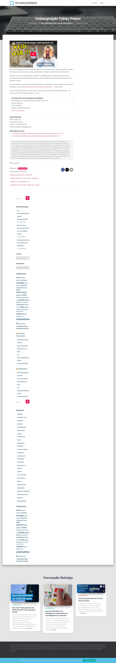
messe (27, 304)
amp (23, 280)
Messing (18, 307)
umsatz (22, 316)
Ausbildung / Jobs (22, 417)
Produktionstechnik (22, 494)
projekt (24, 185)
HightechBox (22, 369)
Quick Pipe (30, 185)
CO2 (25, 285)
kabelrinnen (14, 181)
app (26, 280)
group (17, 297)
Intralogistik (20, 462)
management (20, 304)
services (18, 311)
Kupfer (27, 300)
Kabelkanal (35, 178)
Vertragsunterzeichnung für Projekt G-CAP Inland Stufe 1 (23, 242)
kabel (17, 300)
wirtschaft (20, 323)
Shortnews (20, 497)
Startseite (94, 3)
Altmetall (23, 277)
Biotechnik (20, 424)
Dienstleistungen (21, 427)
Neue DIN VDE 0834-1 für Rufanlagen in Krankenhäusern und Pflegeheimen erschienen (56, 613)
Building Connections (17, 175)
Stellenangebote (21, 501)
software (20, 314)
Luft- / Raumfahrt (21, 474)
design (25, 287)
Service (102, 3)
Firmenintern (20, 452)
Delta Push (28, 175)
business (18, 285)
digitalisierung (21, 292)
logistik (18, 302)
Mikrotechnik (20, 488)
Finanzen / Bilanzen (22, 449)
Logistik (19, 471)
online (22, 307)
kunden (22, 300)
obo (28, 181)
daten (22, 287)
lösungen (26, 302)
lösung (21, 302)
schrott (22, 309)
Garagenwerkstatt (16, 178)
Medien (19, 481)
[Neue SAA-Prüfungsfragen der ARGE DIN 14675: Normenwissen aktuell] (25, 593)
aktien (18, 278)
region (26, 307)
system (18, 316)
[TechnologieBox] (23, 3)
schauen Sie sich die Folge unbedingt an (39, 87)
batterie (26, 283)
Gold (24, 295)
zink (24, 323)
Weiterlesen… (29, 628)
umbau (37, 185)
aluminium (19, 280)
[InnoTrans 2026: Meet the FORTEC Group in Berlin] (91, 588)
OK (84, 660)
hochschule (25, 297)
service (26, 309)
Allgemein (20, 414)
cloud (22, 285)
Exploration (19, 295)
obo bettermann (15, 185)
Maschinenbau (21, 478)
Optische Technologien (23, 491)
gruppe (21, 297)
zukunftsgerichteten (22, 328)
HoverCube (26, 178)
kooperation (23, 181)
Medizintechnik (21, 484)
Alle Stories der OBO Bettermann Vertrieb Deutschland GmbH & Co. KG (36, 136)
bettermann (23, 171)
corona (18, 287)
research (18, 309)
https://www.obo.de (18, 110)
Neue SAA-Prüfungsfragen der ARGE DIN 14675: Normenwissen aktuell (23, 610)
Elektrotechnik (22, 168)
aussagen (20, 283)
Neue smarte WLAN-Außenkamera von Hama (22, 348)
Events (19, 440)
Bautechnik (20, 420)
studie (25, 314)
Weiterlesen (91, 660)
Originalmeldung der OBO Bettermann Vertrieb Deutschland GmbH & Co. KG (38, 133)
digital (18, 290)
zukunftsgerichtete (22, 326)
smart (22, 311)
